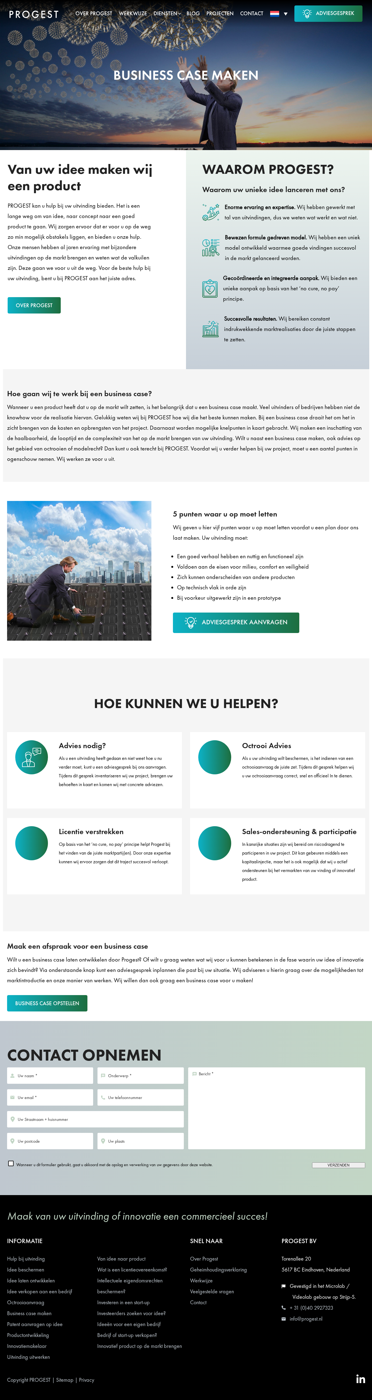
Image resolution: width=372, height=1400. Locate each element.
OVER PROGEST (34, 305)
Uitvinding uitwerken (28, 1356)
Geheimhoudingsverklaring (218, 1269)
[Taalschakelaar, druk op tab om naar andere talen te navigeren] (278, 13)
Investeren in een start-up (123, 1302)
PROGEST (40, 1379)
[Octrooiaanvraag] (277, 775)
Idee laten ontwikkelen (31, 1280)
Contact (198, 1302)
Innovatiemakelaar (27, 1346)
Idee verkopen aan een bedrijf (39, 1291)
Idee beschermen (25, 1269)
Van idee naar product (121, 1258)
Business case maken (29, 1313)
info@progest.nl (306, 1318)
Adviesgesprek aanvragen (245, 622)
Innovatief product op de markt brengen (139, 1346)
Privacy (86, 1379)
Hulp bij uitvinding (26, 1258)
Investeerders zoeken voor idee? (131, 1313)
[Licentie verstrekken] (94, 861)
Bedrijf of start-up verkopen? (127, 1335)
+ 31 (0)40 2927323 (311, 1307)
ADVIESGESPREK (335, 13)
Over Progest (204, 1258)
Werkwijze (201, 1280)
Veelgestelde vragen (212, 1291)
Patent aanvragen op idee (35, 1324)
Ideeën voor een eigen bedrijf (129, 1324)
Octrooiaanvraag (25, 1302)
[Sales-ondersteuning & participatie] (277, 861)
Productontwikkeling (28, 1335)
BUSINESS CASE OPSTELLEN (47, 1003)
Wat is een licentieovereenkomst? (132, 1269)
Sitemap (65, 1379)
